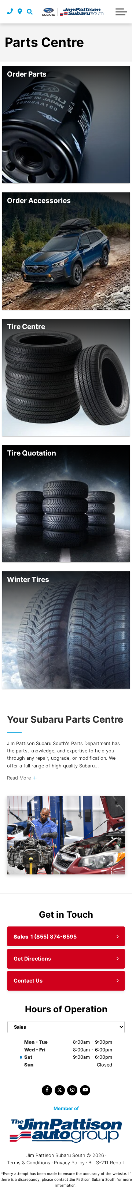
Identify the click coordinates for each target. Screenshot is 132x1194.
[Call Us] (10, 12)
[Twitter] (60, 1090)
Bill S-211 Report (106, 1162)
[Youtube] (85, 1090)
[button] (29, 12)
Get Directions (32, 958)
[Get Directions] (20, 12)
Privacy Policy (69, 1162)
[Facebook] (47, 1090)
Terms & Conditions (28, 1162)
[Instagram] (72, 1090)
